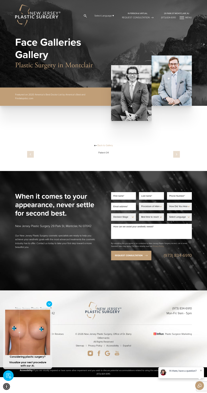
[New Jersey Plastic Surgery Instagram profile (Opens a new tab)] (90, 353)
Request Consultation (136, 17)
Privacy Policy (158, 246)
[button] (85, 15)
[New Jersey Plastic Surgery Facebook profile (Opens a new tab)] (98, 353)
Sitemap (80, 345)
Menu (188, 17)
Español (127, 345)
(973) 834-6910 (168, 17)
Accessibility (112, 345)
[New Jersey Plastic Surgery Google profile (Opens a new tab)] (107, 353)
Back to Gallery (105, 145)
